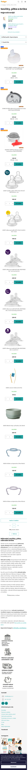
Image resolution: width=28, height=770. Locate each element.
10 (18, 525)
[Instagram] (6, 703)
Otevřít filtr (6, 42)
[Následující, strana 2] (14, 525)
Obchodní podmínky (6, 716)
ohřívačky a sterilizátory (19, 628)
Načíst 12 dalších (14, 520)
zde (19, 759)
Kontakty (3, 710)
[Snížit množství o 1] (6, 82)
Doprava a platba (5, 712)
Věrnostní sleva (5, 720)
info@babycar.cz (9, 696)
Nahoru (15, 534)
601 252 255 (8, 699)
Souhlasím (13, 766)
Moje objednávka (5, 726)
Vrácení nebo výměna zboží (8, 714)
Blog (2, 724)
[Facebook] (2, 703)
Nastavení (13, 762)
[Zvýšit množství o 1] (13, 82)
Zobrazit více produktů (13, 32)
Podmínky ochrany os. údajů (8, 718)
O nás (2, 722)
